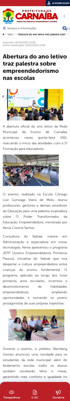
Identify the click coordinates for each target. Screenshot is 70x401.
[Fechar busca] (65, 28)
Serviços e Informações (21, 28)
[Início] (4, 34)
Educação (13, 34)
